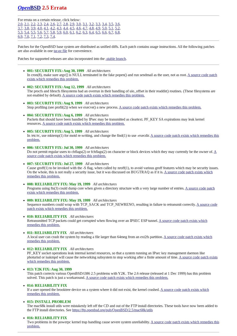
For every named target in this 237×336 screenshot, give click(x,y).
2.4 (46, 24)
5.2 (117, 28)
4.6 (78, 28)
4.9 (98, 28)
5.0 (104, 28)
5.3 (20, 32)
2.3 (39, 24)
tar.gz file (60, 51)
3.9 (33, 28)
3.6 (117, 24)
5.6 (39, 32)
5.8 (52, 32)
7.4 (52, 36)
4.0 (39, 28)
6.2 (78, 32)
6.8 (117, 32)
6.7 (111, 32)
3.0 (78, 24)
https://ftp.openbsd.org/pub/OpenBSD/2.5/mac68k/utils (112, 310)
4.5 (72, 28)
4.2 (52, 28)
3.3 (98, 24)
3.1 (85, 24)
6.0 (65, 32)
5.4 (26, 32)
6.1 (72, 32)
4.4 (65, 28)
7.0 (26, 36)
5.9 (59, 32)
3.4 (104, 24)
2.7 (59, 24)
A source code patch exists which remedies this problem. (103, 95)
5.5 (33, 32)
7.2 (39, 36)
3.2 (91, 24)
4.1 (46, 28)
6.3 (85, 32)
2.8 (65, 24)
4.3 (59, 28)
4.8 (91, 28)
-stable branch (116, 59)
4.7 (85, 28)
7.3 (46, 36)
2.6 (52, 24)
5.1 (111, 28)
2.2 (33, 24)
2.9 (72, 24)
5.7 (46, 32)
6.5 (98, 32)
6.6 (104, 32)
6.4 (91, 32)
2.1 (26, 24)
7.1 (33, 36)
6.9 (20, 36)
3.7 (20, 28)
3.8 (26, 28)
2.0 (20, 24)
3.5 (111, 24)
